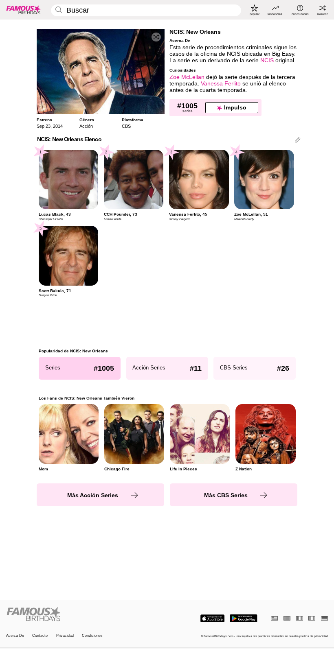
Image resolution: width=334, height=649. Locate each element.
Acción (86, 126)
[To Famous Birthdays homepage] (24, 9)
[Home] (85, 614)
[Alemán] (324, 618)
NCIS (267, 60)
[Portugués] (286, 618)
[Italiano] (311, 618)
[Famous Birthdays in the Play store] (243, 618)
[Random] (156, 37)
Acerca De (15, 636)
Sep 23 (44, 126)
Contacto (40, 636)
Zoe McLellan (186, 77)
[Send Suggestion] (297, 140)
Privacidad (65, 636)
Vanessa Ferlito (221, 84)
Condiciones (92, 636)
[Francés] (299, 618)
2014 (58, 126)
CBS (126, 126)
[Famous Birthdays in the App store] (212, 618)
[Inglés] (274, 618)
